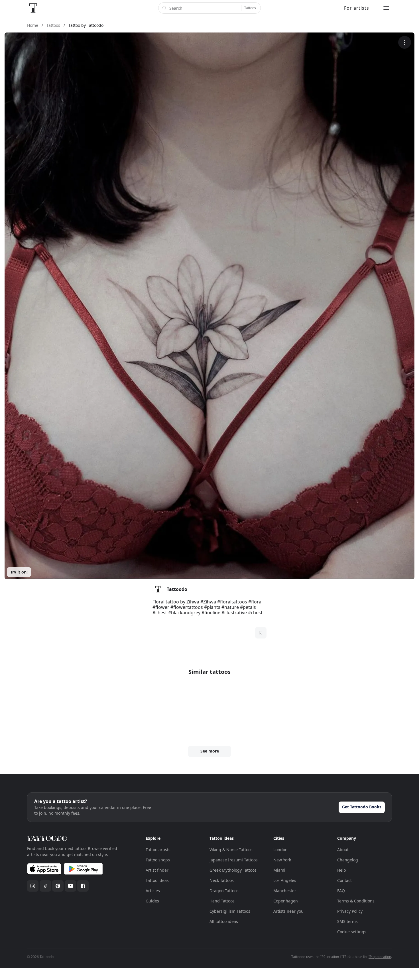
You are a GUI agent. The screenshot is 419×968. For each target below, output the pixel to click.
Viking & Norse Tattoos (231, 849)
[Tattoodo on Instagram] (32, 886)
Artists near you (288, 911)
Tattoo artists (158, 849)
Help (341, 870)
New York (282, 860)
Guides (152, 901)
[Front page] (33, 8)
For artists (356, 8)
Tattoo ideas (157, 880)
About (343, 849)
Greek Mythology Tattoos (233, 870)
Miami (279, 870)
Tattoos (250, 7)
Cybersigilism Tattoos (230, 911)
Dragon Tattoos (224, 890)
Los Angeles (284, 880)
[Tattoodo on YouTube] (70, 886)
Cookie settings (351, 931)
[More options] (404, 42)
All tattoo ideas (224, 921)
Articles (153, 890)
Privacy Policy (350, 911)
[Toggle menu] (386, 8)
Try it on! (19, 572)
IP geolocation (380, 956)
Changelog (347, 860)
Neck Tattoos (222, 880)
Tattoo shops (158, 860)
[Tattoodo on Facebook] (83, 886)
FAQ (341, 890)
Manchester (284, 890)
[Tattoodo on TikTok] (45, 886)
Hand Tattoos (222, 901)
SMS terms (347, 921)
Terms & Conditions (356, 901)
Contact (344, 880)
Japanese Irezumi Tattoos (234, 860)
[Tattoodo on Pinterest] (58, 886)
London (280, 849)
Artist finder (157, 870)
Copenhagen (285, 901)
